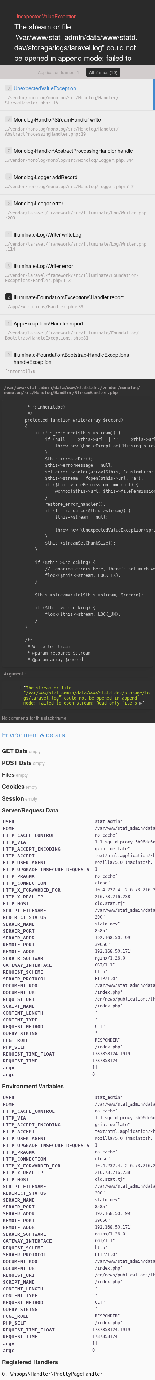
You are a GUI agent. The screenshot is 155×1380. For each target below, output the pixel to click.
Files (8, 774)
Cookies (13, 786)
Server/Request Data (30, 810)
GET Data (15, 751)
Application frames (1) (59, 72)
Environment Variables (33, 1086)
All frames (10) (103, 72)
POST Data (17, 763)
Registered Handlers (30, 1362)
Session (13, 798)
